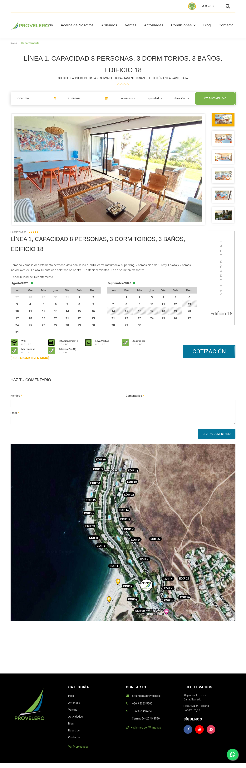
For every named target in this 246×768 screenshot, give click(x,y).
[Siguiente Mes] (134, 283)
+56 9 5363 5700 (142, 703)
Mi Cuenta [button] (208, 6)
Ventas (130, 25)
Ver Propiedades (78, 746)
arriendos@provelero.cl (146, 695)
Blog (207, 25)
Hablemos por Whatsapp (145, 727)
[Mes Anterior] (31, 283)
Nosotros (74, 730)
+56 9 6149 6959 (142, 711)
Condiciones (182, 25)
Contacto (226, 25)
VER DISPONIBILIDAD (215, 98)
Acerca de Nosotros (77, 25)
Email (15, 412)
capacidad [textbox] (153, 98)
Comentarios (135, 395)
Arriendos (109, 25)
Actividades (153, 25)
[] (30, 358)
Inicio (14, 43)
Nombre (16, 395)
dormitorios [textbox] (126, 98)
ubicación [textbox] (179, 98)
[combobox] (127, 98)
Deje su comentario (217, 433)
